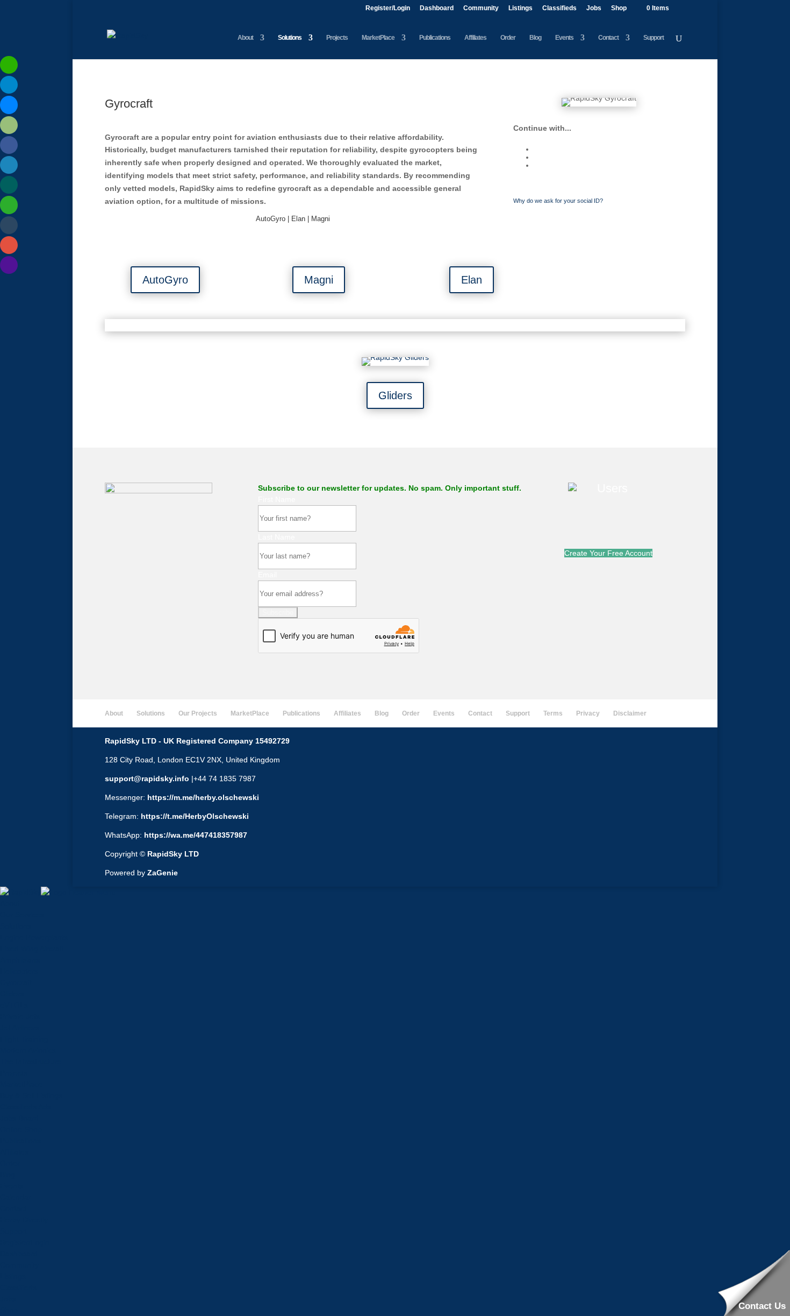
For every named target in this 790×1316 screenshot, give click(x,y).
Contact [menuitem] (13, 1208)
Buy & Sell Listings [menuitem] (31, 1095)
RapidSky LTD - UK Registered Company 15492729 (197, 741)
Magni (318, 280)
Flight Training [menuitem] (24, 1039)
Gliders (395, 395)
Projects (337, 37)
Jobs (593, 8)
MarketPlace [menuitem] (21, 1084)
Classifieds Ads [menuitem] (25, 1106)
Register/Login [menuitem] (24, 1242)
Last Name (276, 537)
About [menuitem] (10, 903)
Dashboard (437, 8)
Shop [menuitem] (9, 1310)
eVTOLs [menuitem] (14, 1005)
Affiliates (475, 37)
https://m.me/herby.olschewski (203, 797)
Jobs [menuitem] (8, 1298)
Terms (553, 713)
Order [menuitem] (10, 1163)
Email (267, 574)
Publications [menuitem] (20, 1140)
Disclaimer (630, 713)
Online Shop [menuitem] (21, 1129)
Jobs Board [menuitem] (19, 1118)
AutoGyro (165, 280)
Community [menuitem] (19, 1265)
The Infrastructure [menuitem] (30, 1061)
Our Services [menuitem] (22, 914)
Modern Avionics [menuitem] (28, 1050)
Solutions (289, 37)
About (245, 37)
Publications (434, 37)
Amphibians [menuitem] (20, 960)
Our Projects (197, 713)
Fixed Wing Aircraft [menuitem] (32, 948)
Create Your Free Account (608, 553)
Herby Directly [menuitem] (24, 1219)
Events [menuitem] (11, 1185)
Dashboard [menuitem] (19, 1253)
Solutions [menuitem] (15, 926)
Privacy (588, 713)
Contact (608, 37)
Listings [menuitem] (13, 1276)
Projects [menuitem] (13, 1073)
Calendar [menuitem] (15, 1197)
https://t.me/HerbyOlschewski (195, 816)
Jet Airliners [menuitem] (19, 1027)
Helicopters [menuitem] (19, 971)
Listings (520, 8)
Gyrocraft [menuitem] (16, 982)
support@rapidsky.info (147, 778)
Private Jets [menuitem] (20, 1016)
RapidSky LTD (173, 854)
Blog (535, 37)
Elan (471, 280)
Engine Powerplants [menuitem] (34, 937)
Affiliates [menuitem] (14, 1152)
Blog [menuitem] (7, 1174)
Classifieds (559, 8)
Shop (619, 8)
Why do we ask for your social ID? (558, 200)
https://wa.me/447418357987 (195, 835)
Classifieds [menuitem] (18, 1287)
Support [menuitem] (13, 1231)
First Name (277, 499)
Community (481, 8)
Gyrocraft (129, 103)
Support (653, 37)
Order (507, 37)
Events (564, 37)
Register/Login (387, 8)
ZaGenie (162, 872)
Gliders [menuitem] (12, 993)
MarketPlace (378, 37)
